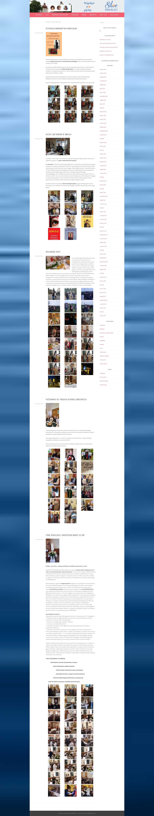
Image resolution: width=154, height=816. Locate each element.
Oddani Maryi (74, 14)
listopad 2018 (103, 258)
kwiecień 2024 (103, 111)
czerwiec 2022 (103, 173)
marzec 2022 (103, 185)
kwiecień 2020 (103, 223)
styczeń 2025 (103, 92)
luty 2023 (102, 150)
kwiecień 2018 (103, 277)
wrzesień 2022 (103, 165)
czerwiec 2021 (103, 204)
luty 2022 (102, 188)
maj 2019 (102, 250)
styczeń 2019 (103, 254)
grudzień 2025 (103, 73)
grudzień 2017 (103, 292)
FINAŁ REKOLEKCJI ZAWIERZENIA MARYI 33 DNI (65, 535)
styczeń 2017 (103, 315)
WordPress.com (90, 813)
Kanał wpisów (103, 377)
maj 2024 (102, 108)
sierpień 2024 (103, 100)
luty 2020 (102, 227)
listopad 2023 (103, 127)
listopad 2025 (103, 77)
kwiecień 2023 (103, 142)
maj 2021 (102, 208)
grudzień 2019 (103, 231)
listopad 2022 (103, 161)
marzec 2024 (103, 115)
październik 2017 (104, 300)
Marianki (84, 14)
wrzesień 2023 (103, 134)
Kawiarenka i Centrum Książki (60, 14)
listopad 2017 (103, 296)
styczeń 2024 (103, 119)
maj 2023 (102, 138)
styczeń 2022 (103, 192)
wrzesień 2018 (103, 265)
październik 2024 (104, 96)
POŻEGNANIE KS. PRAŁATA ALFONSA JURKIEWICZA (66, 399)
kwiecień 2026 (103, 69)
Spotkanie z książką (104, 356)
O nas (47, 14)
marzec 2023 (103, 146)
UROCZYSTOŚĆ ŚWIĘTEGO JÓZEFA (108, 43)
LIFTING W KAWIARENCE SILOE (107, 55)
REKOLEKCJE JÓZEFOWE (105, 51)
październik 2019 (104, 234)
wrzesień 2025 (103, 81)
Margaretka (93, 14)
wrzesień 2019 (103, 238)
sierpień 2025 (103, 84)
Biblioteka (102, 329)
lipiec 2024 (102, 104)
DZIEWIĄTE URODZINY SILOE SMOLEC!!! (109, 47)
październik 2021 (104, 196)
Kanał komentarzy (104, 381)
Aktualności (38, 14)
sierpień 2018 (103, 269)
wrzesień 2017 (103, 304)
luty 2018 (102, 285)
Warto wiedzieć (114, 14)
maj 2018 (102, 273)
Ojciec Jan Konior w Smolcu (58, 134)
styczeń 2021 (103, 211)
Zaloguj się (102, 373)
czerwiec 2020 (103, 219)
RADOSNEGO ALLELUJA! (105, 39)
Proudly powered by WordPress (67, 813)
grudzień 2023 (103, 123)
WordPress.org (103, 385)
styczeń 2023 (103, 154)
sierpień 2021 (103, 200)
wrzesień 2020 (103, 215)
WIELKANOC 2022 (53, 251)
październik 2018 (104, 261)
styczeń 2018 (103, 288)
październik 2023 (104, 131)
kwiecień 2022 (103, 181)
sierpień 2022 (103, 169)
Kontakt (101, 336)
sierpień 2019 (103, 242)
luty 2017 (102, 311)
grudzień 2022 (103, 158)
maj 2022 (102, 177)
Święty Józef (103, 14)
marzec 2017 (103, 308)
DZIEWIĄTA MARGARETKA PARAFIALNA (61, 28)
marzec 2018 (103, 281)
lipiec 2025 (102, 88)
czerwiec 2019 (103, 246)
